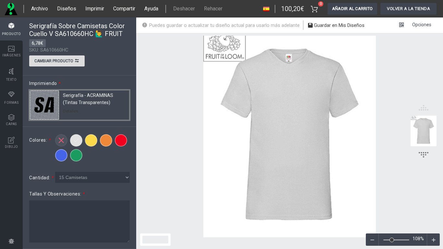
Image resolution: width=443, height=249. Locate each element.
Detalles (70, 111)
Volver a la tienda (408, 8)
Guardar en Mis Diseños (339, 25)
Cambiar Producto (54, 61)
